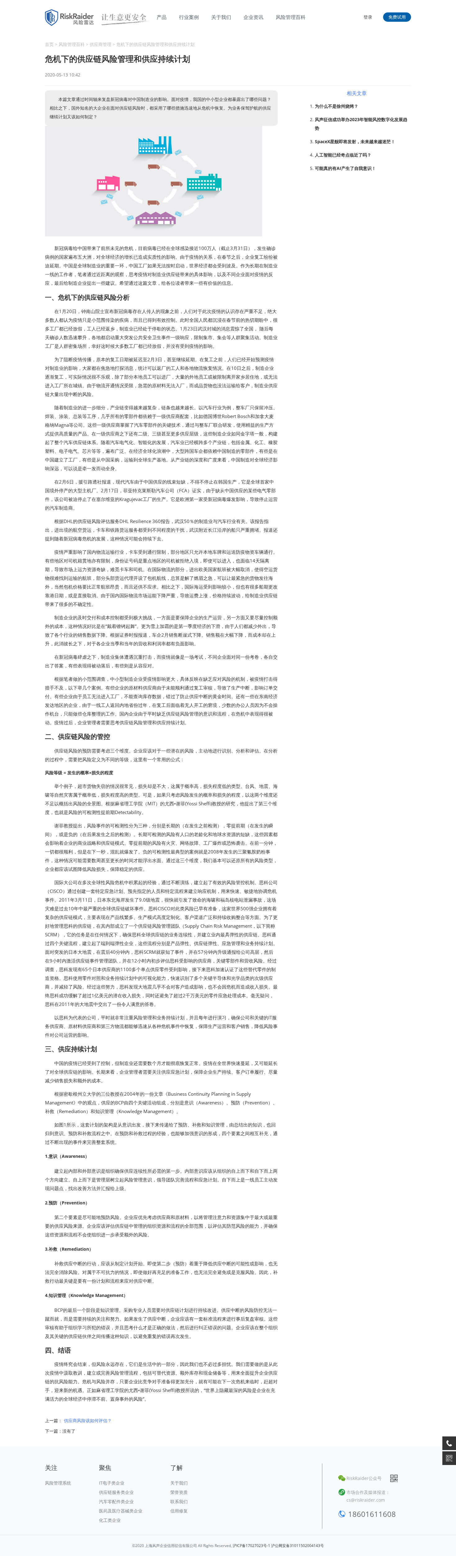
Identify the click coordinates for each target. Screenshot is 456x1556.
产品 (162, 17)
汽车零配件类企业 (116, 1501)
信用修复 (179, 1511)
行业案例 (189, 17)
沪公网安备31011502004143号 (297, 1545)
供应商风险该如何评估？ (88, 1420)
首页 (49, 44)
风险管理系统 (58, 1483)
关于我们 (221, 17)
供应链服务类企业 (116, 1492)
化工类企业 (110, 1520)
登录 (368, 17)
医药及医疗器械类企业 (120, 1511)
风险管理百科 (291, 17)
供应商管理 (100, 44)
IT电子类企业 (111, 1483)
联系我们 (179, 1501)
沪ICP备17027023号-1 (251, 1545)
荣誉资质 (179, 1492)
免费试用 (397, 17)
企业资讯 (253, 17)
